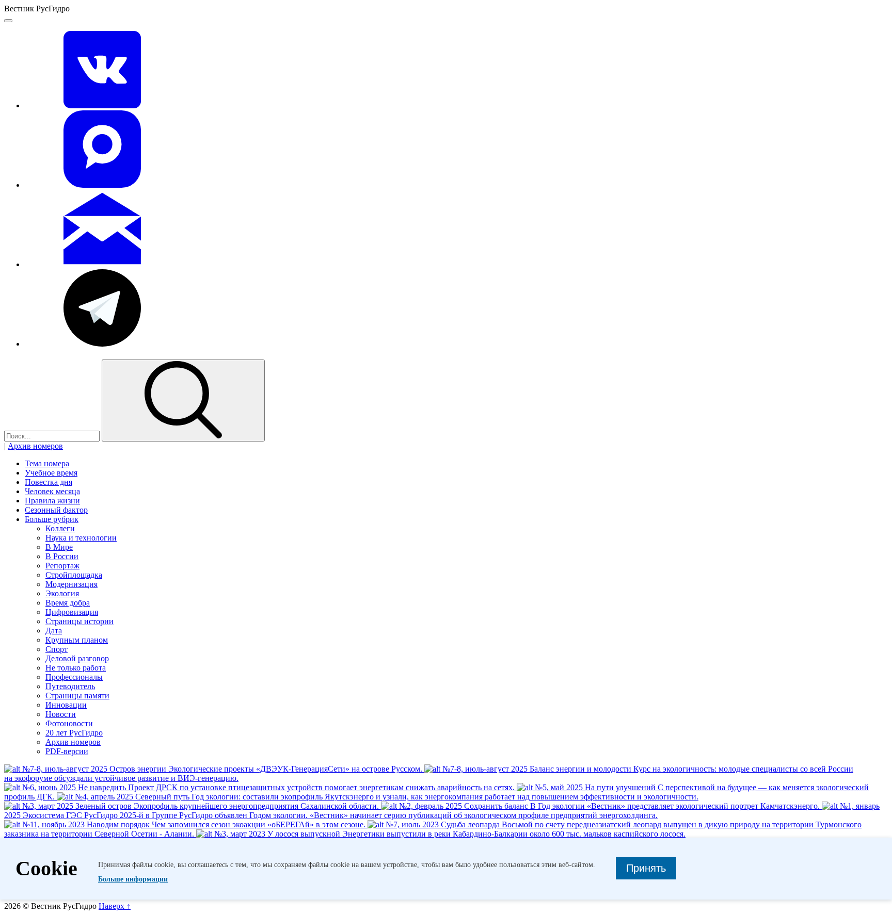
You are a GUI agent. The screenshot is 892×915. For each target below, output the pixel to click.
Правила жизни (52, 500)
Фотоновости (69, 723)
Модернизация (71, 584)
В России (61, 556)
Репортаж (62, 565)
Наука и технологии (81, 537)
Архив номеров (35, 446)
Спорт (56, 649)
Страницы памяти (77, 695)
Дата (53, 630)
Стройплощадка (73, 574)
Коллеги (60, 528)
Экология (62, 593)
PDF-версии (66, 751)
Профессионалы (74, 677)
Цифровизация (71, 612)
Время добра (67, 602)
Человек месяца (52, 491)
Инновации (66, 704)
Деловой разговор (77, 658)
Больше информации (133, 879)
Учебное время (51, 472)
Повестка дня (48, 482)
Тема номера (47, 463)
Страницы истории (79, 621)
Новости (60, 714)
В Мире (59, 547)
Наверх (115, 906)
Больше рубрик (51, 519)
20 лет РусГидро (74, 732)
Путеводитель (70, 686)
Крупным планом (76, 639)
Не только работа (75, 667)
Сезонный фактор (56, 509)
